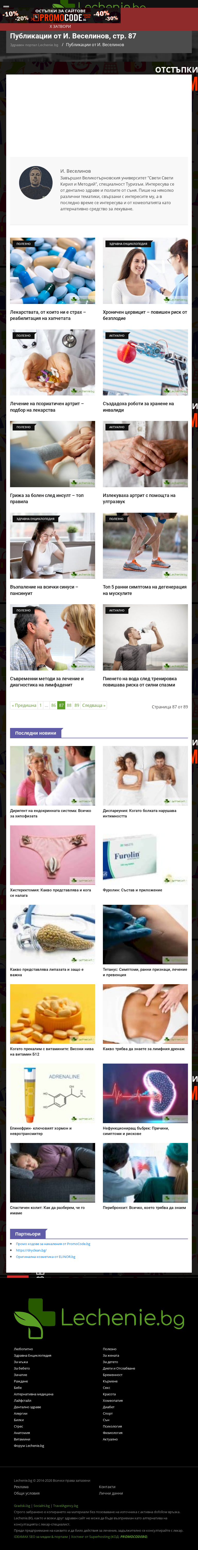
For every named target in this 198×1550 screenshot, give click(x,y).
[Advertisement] (99, 118)
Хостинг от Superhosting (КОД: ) (109, 1536)
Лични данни (111, 1493)
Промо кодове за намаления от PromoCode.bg (53, 1243)
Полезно (110, 1349)
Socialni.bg (42, 1505)
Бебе (18, 1387)
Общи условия (27, 1493)
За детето (110, 1362)
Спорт (108, 1413)
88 (69, 705)
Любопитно (23, 1349)
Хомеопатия (113, 1400)
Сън (106, 1420)
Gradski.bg (22, 1505)
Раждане (21, 1381)
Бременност (112, 1374)
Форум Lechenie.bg (29, 1445)
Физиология (112, 1432)
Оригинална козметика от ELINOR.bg (45, 1256)
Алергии (20, 1413)
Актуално (110, 1439)
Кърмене (110, 1381)
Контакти (107, 1486)
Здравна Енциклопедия (32, 1355)
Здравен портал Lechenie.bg (34, 45)
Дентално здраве (27, 1407)
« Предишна (24, 705)
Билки (19, 1420)
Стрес (18, 1426)
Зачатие (20, 1374)
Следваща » (93, 705)
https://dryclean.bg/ (31, 1250)
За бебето (22, 1368)
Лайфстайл (22, 1400)
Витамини (22, 1439)
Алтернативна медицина (33, 1394)
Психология (112, 1426)
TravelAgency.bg (65, 1505)
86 (53, 705)
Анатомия (22, 1432)
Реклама (21, 1486)
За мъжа (21, 1362)
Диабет (108, 1407)
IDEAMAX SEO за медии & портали (41, 1536)
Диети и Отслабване (119, 1368)
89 (77, 705)
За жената (111, 1355)
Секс (106, 1387)
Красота (109, 1394)
